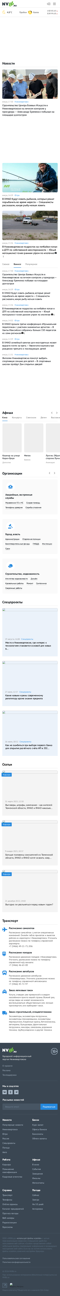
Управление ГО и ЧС (14, 502)
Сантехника (41, 583)
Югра (17, 195)
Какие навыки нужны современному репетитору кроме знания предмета (24, 697)
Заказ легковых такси (21, 990)
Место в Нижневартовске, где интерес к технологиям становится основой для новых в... (28, 645)
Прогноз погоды (10, 1213)
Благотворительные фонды (17, 544)
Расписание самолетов (21, 928)
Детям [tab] (44, 417)
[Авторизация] (48, 4)
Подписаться (49, 1106)
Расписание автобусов (21, 971)
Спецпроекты (12, 602)
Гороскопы (7, 1227)
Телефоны (7, 1199)
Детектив (6, 462)
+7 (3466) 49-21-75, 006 (21, 946)
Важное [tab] (17, 264)
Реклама (6, 1070)
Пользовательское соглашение (16, 1258)
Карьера (6, 1164)
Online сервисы (10, 1204)
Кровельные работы (14, 583)
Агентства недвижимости (16, 578)
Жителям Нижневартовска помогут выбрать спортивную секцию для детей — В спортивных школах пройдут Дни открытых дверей (26, 361)
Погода (6, 1147)
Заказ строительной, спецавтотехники (30, 1011)
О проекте (7, 1065)
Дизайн (34, 578)
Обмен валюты (39, 1138)
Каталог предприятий (13, 1208)
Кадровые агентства (12, 1176)
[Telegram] (16, 1092)
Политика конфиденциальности (16, 1262)
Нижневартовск (21, 101)
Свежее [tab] (5, 264)
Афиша (7, 412)
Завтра (35, 1199)
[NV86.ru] (10, 4)
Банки (35, 1119)
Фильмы (36, 1178)
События (36, 1169)
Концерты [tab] (17, 417)
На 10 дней (37, 1204)
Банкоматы (37, 1134)
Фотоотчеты (38, 1182)
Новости (8, 63)
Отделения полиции (31, 539)
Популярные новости (12, 1124)
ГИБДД (36, 544)
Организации (12, 473)
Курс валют (37, 1124)
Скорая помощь (33, 502)
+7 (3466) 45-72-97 (18, 984)
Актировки (37, 1208)
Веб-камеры (8, 1218)
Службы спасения (33, 507)
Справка (7, 1190)
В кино (35, 1164)
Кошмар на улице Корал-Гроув (11, 457)
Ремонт (30, 583)
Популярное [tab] (31, 264)
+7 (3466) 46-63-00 (18, 965)
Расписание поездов (20, 952)
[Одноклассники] (10, 1092)
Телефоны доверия (13, 507)
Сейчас (35, 1195)
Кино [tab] (5, 417)
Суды (7, 548)
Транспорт (10, 921)
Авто (4, 1152)
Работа (6, 1159)
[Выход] (54, 3)
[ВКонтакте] (4, 1092)
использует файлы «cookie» (29, 1238)
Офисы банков (39, 1129)
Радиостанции (9, 1222)
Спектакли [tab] (31, 417)
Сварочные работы (13, 588)
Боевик (27, 459)
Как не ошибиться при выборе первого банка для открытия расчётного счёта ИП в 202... (28, 747)
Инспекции (47, 544)
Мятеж (27, 455)
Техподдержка (9, 1075)
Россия (5, 1138)
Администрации (12, 539)
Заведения (37, 1173)
